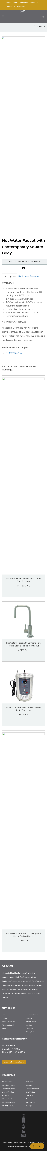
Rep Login (29, 1106)
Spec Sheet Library (8, 1085)
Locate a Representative (14, 1062)
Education (24, 2)
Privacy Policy (30, 1032)
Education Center (32, 1015)
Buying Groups (31, 1022)
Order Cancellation (32, 1089)
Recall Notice (30, 1092)
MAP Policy (30, 1085)
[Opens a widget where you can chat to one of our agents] (37, 1146)
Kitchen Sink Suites (8, 1099)
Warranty (21, 6)
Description (10, 276)
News (8, 2)
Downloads (35, 276)
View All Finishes (8, 1092)
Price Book (6, 1095)
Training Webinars (8, 1102)
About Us (34, 2)
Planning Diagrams (8, 1089)
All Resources (7, 1082)
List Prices (23, 276)
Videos (15, 2)
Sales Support (30, 1102)
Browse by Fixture (8, 1022)
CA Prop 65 (29, 1095)
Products (5, 1018)
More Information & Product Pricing (24, 262)
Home (4, 1015)
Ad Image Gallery (8, 1106)
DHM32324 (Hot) (14, 353)
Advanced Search (8, 1025)
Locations (29, 1018)
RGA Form (29, 1082)
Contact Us (10, 6)
